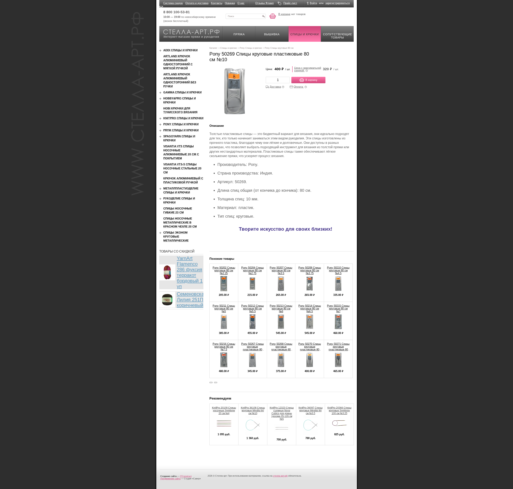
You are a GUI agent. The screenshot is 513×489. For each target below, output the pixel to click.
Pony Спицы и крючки (181, 124)
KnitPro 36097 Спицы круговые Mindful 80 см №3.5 (311, 410)
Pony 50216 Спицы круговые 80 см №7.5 (224, 346)
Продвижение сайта (170, 478)
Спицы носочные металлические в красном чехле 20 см (180, 222)
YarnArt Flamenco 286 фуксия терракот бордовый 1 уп (190, 272)
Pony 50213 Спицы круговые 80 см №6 (281, 308)
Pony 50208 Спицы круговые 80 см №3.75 (309, 270)
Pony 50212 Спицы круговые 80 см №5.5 (252, 308)
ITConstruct (186, 476)
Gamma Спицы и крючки (182, 92)
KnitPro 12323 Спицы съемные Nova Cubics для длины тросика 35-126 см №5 (282, 413)
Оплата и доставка (196, 3)
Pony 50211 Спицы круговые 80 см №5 (224, 308)
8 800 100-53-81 (176, 12)
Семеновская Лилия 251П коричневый (192, 299)
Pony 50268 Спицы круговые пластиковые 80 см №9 (281, 348)
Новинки (230, 3)
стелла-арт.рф (280, 476)
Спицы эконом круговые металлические (176, 236)
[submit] (264, 16)
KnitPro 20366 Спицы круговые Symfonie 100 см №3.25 (339, 410)
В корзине (284, 14)
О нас (240, 3)
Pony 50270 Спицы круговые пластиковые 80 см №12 (309, 348)
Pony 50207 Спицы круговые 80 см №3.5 (281, 270)
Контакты (216, 3)
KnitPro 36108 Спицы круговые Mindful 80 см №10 (253, 410)
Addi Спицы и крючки (180, 50)
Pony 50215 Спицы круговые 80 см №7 (338, 308)
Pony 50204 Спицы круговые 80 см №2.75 (252, 270)
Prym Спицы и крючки (181, 130)
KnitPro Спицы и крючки (183, 118)
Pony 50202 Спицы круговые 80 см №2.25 (224, 270)
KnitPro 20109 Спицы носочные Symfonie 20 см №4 (224, 410)
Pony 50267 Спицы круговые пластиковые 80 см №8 (252, 348)
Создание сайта (168, 476)
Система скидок (173, 3)
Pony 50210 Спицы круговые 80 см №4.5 (338, 270)
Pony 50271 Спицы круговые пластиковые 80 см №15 (338, 348)
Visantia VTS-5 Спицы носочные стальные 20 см (182, 168)
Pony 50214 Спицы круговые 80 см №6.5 (309, 308)
